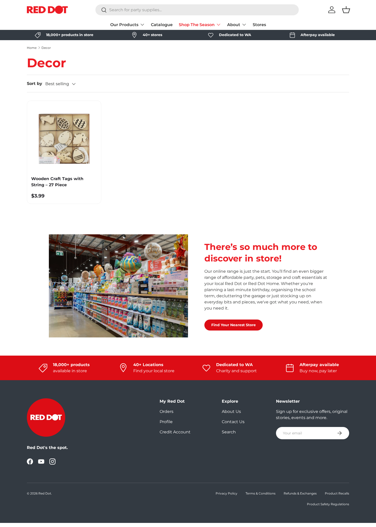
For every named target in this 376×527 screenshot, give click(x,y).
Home (32, 48)
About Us (231, 411)
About (233, 24)
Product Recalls (337, 493)
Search (229, 432)
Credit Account (175, 432)
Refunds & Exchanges (300, 493)
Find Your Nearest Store (233, 325)
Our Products (124, 24)
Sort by (34, 83)
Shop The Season (197, 24)
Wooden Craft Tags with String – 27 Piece (57, 181)
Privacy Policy (226, 493)
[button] (346, 9)
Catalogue (162, 24)
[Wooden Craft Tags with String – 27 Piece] (64, 138)
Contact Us (233, 421)
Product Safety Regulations (328, 504)
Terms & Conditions (260, 493)
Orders (166, 411)
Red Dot (44, 493)
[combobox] (197, 9)
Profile (166, 421)
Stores (259, 24)
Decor (46, 48)
